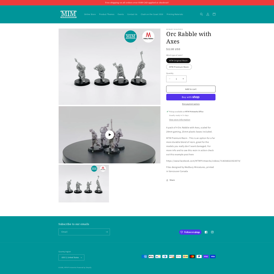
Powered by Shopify (84, 267)
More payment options (191, 104)
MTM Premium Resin (179, 67)
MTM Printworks (70, 267)
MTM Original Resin (178, 60)
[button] (201, 14)
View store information (179, 119)
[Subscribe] (106, 232)
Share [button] (172, 180)
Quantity (169, 73)
